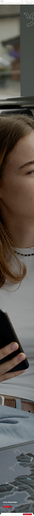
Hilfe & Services (12, 3)
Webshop (27, 3)
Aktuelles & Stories (17, 3)
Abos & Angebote (7, 3)
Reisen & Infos (2, 3)
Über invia (22, 3)
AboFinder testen (6, 506)
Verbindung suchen (27, 514)
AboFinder (31, 3)
